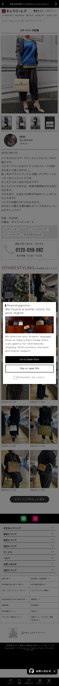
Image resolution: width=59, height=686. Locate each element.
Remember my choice (31, 377)
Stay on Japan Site (29, 368)
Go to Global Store (29, 359)
